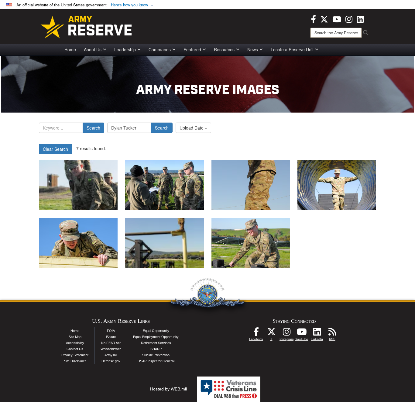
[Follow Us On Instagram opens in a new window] (286, 333)
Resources (224, 49)
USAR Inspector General (156, 361)
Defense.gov (110, 361)
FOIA (111, 331)
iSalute (111, 337)
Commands (160, 49)
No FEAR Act (111, 343)
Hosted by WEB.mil (168, 389)
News (252, 49)
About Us (92, 49)
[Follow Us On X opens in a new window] (271, 333)
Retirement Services (156, 343)
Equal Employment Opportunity (156, 337)
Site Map (75, 337)
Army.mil (111, 355)
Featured (192, 49)
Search (93, 128)
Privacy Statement (74, 355)
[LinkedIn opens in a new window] (360, 18)
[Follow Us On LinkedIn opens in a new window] (316, 333)
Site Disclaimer (75, 361)
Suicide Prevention (156, 355)
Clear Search (55, 149)
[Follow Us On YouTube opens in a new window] (301, 333)
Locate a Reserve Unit (292, 49)
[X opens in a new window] (324, 18)
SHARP (156, 349)
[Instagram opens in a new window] (348, 18)
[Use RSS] (332, 333)
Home (70, 49)
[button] (133, 5)
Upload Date (192, 128)
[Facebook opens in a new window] (313, 18)
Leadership (125, 49)
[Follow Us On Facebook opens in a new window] (256, 333)
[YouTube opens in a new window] (336, 18)
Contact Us (75, 349)
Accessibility (75, 343)
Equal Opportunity (156, 331)
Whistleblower (111, 349)
